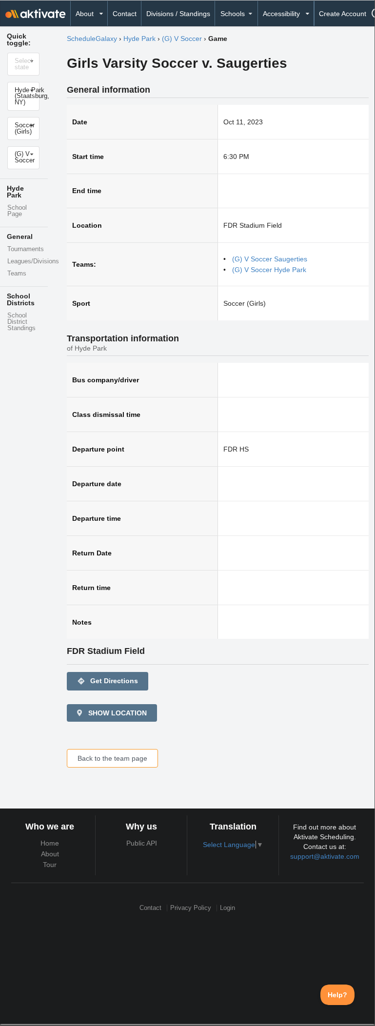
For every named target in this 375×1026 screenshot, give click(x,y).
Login (227, 908)
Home (49, 843)
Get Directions (107, 681)
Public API (141, 843)
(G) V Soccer (182, 38)
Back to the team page (112, 758)
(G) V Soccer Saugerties (269, 259)
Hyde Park (139, 38)
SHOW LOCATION (116, 713)
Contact (125, 14)
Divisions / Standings (178, 14)
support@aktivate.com (324, 856)
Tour (50, 864)
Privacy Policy (190, 908)
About (50, 854)
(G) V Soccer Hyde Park (269, 270)
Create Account (342, 14)
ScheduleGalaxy (92, 38)
